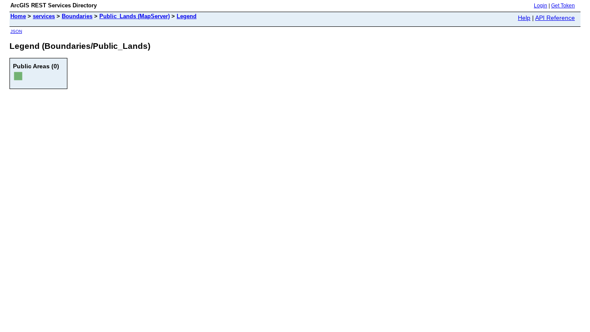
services (44, 16)
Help (524, 17)
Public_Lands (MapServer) (134, 16)
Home (18, 16)
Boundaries (77, 16)
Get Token (563, 5)
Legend (187, 16)
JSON (16, 31)
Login (540, 5)
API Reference (555, 17)
